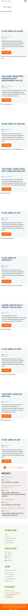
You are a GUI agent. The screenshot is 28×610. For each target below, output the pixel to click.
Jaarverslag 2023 (9, 572)
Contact (7, 536)
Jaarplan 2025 (8, 581)
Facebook (9, 554)
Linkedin (8, 558)
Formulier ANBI (9, 576)
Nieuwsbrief (9, 560)
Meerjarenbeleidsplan (10, 578)
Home (4, 7)
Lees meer (6, 52)
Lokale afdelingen (9, 540)
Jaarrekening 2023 (9, 574)
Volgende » (21, 467)
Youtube (8, 556)
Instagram (9, 552)
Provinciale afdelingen (10, 538)
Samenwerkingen (9, 542)
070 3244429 (9, 596)
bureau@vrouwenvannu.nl (12, 594)
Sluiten (16, 608)
